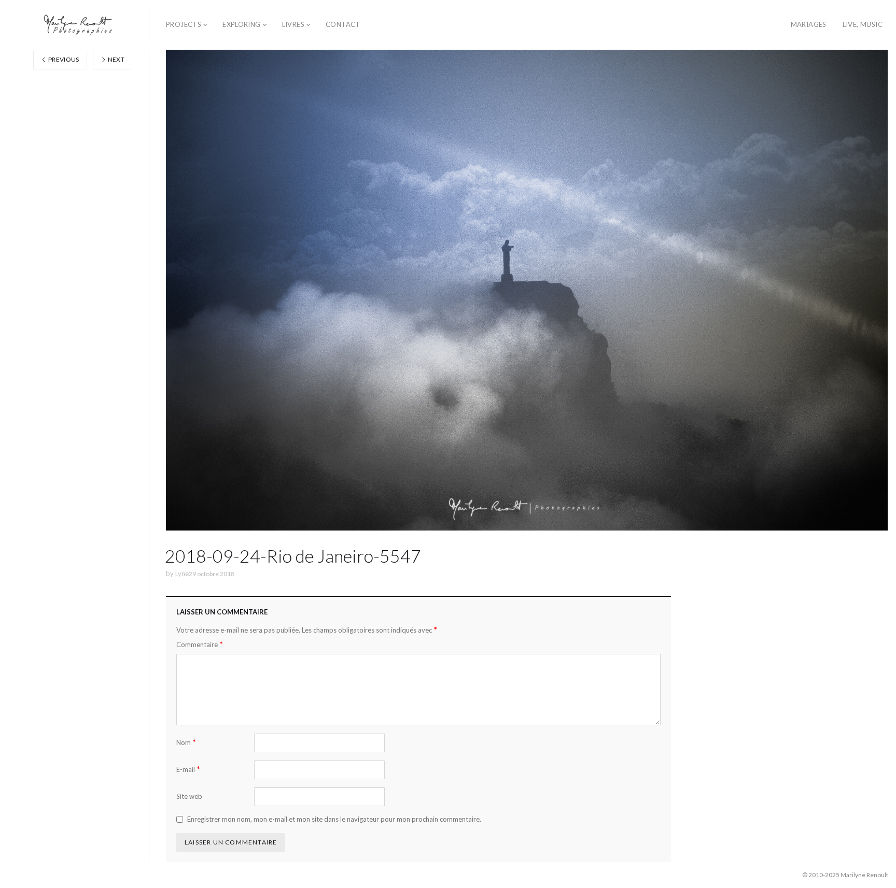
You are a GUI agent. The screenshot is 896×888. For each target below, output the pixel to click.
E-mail (188, 769)
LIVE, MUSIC (863, 24)
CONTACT (343, 24)
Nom (186, 742)
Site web (189, 796)
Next (115, 59)
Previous (63, 59)
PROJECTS (183, 24)
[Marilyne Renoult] (78, 25)
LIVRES (293, 24)
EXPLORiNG (241, 24)
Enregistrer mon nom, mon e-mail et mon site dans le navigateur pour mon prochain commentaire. (334, 819)
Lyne (182, 573)
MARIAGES (809, 24)
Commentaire (199, 644)
